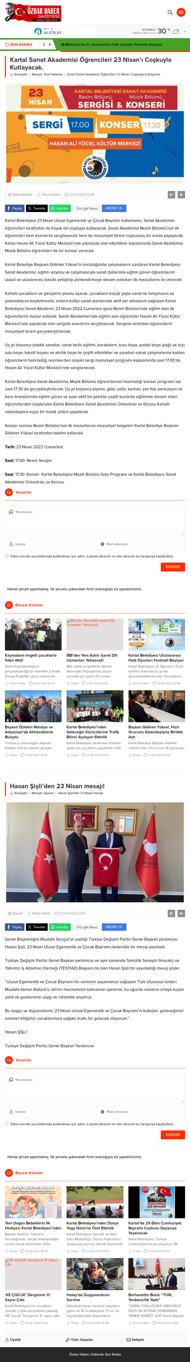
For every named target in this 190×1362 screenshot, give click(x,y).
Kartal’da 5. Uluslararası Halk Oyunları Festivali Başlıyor (112, 44)
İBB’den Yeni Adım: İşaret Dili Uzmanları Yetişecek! (92, 658)
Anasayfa (20, 74)
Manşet (37, 74)
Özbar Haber (51, 195)
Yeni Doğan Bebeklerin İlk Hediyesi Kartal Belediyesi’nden (33, 1226)
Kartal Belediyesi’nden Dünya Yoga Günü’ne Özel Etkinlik (93, 1226)
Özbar (75, 683)
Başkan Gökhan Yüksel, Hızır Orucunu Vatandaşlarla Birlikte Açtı (155, 732)
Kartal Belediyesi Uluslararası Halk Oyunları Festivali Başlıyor (156, 658)
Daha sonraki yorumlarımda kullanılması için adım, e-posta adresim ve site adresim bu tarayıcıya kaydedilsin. (92, 556)
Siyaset (49, 793)
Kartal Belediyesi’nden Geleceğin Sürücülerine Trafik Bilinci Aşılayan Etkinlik (93, 732)
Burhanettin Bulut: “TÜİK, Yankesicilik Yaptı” (150, 1297)
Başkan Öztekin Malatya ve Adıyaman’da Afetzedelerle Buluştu (29, 732)
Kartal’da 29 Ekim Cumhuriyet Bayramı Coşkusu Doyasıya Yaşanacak (154, 1228)
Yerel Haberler (53, 74)
